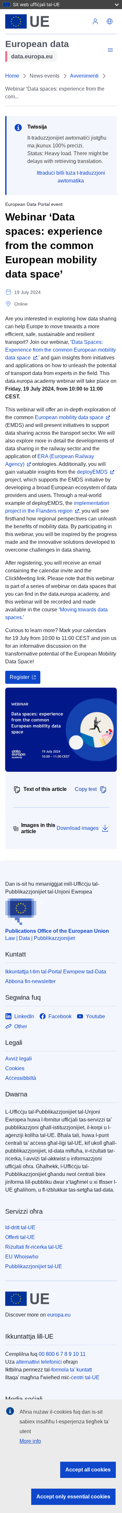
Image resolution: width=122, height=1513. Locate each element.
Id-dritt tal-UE (20, 1227)
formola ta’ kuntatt (71, 1369)
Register (19, 677)
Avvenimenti (84, 76)
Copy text (86, 789)
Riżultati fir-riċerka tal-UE (34, 1247)
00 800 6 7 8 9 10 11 (62, 1354)
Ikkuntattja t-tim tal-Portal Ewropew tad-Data (55, 971)
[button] (109, 21)
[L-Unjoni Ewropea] (46, 21)
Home (12, 76)
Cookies (14, 1068)
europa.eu (59, 1315)
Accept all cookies (88, 1469)
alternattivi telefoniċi (39, 1362)
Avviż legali (18, 1058)
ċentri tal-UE (85, 1377)
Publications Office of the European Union (57, 931)
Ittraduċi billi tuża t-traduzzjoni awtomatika (71, 176)
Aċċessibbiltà (20, 1078)
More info (30, 1441)
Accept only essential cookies (73, 1496)
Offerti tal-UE (20, 1237)
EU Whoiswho (21, 1256)
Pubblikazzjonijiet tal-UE (33, 1266)
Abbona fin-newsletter (30, 981)
